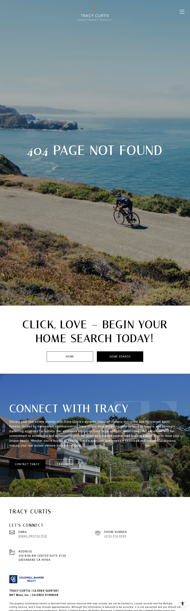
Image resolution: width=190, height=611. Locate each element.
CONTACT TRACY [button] (27, 464)
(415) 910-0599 (115, 536)
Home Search (120, 356)
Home (70, 356)
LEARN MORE (64, 464)
